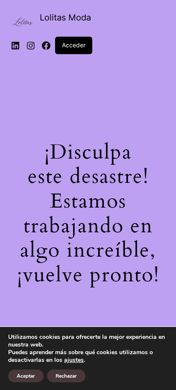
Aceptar (26, 376)
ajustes (74, 360)
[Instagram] (31, 45)
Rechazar (66, 376)
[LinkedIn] (15, 45)
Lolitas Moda (65, 17)
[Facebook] (46, 45)
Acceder (73, 45)
